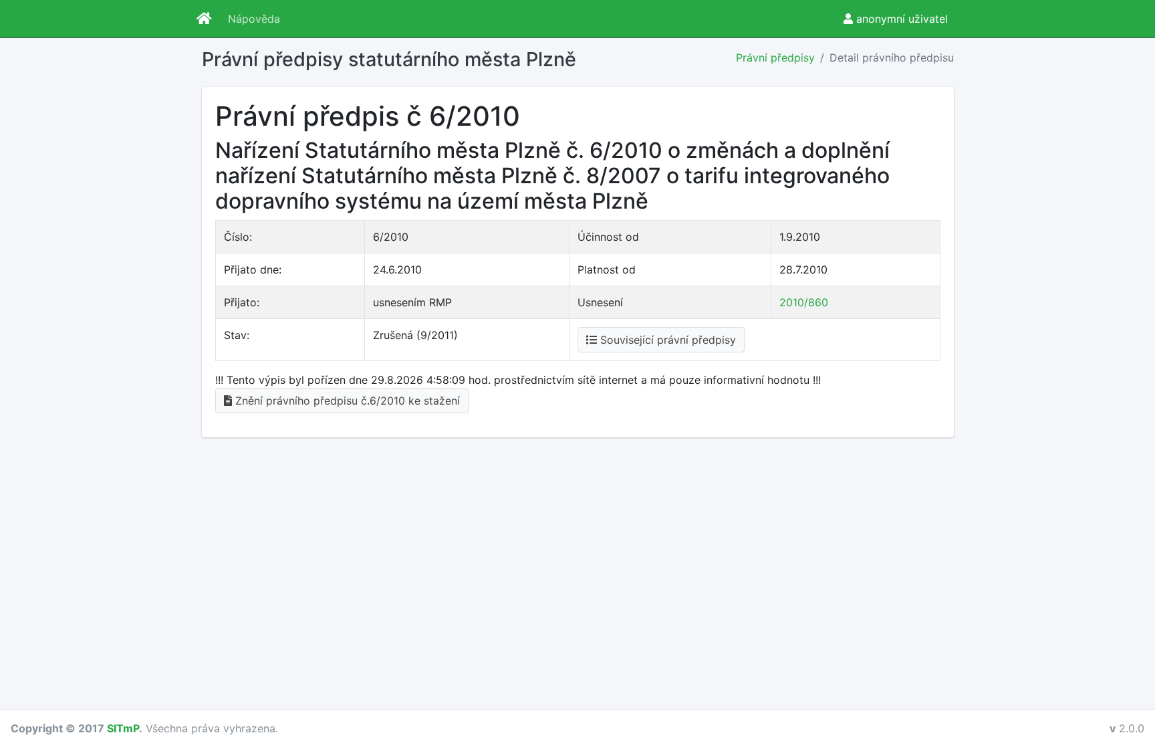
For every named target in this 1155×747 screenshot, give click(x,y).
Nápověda (254, 18)
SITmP (123, 728)
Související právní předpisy (666, 339)
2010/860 (803, 302)
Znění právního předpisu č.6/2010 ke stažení (346, 400)
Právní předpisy (775, 57)
